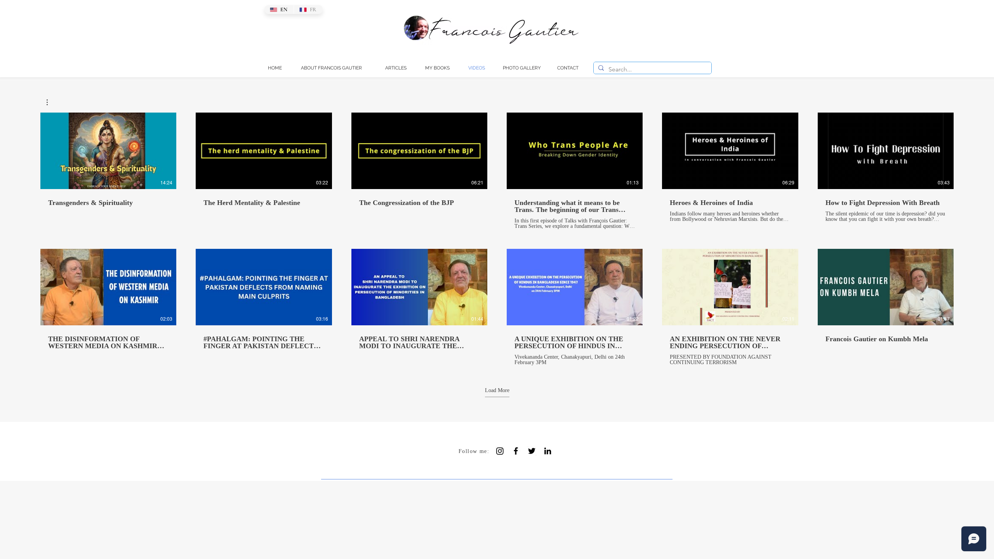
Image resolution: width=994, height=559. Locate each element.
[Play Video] (108, 151)
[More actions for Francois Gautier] (51, 102)
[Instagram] (500, 451)
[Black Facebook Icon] (516, 451)
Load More (497, 390)
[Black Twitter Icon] (532, 451)
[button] (51, 102)
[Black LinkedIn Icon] (548, 451)
